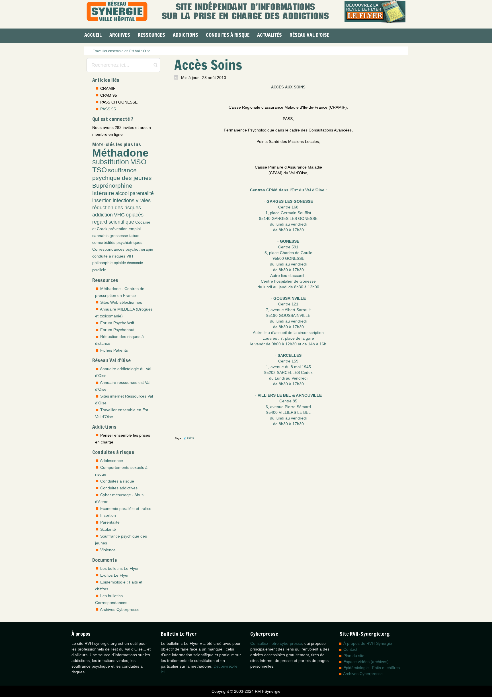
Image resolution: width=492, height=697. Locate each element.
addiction (102, 215)
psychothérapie (139, 249)
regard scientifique (113, 222)
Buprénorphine (112, 185)
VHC (119, 215)
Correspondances (108, 249)
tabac (134, 235)
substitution (110, 162)
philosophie (102, 262)
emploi (135, 228)
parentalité (142, 193)
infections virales (132, 200)
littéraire (103, 193)
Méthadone (120, 153)
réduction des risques (116, 207)
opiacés (135, 215)
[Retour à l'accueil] (117, 11)
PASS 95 (108, 109)
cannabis (100, 235)
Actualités (269, 35)
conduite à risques (108, 256)
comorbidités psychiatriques (117, 242)
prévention (118, 228)
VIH (129, 256)
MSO (138, 162)
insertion (102, 200)
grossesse (119, 235)
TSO (99, 170)
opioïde (120, 263)
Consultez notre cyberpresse (276, 643)
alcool (122, 193)
